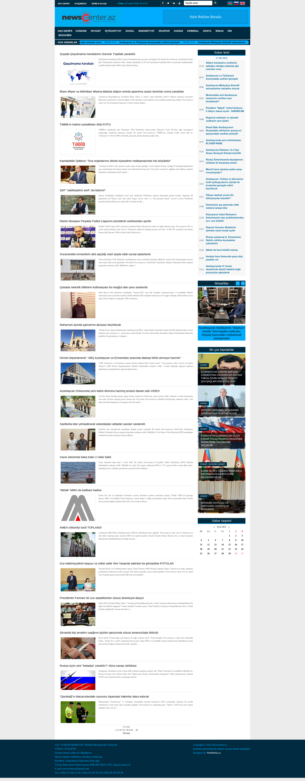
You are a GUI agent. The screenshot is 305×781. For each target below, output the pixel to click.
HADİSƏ (178, 31)
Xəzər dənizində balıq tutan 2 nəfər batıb (85, 457)
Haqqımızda (81, 4)
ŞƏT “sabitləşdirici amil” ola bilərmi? (82, 190)
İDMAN (220, 31)
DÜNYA (207, 31)
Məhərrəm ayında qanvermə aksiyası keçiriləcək (90, 324)
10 (131, 730)
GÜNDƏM (81, 31)
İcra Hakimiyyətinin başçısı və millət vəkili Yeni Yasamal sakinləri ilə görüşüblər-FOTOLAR (117, 563)
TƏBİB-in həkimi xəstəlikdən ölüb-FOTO (85, 124)
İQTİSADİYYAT (113, 31)
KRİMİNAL (193, 31)
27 (215, 553)
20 (215, 549)
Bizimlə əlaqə (99, 4)
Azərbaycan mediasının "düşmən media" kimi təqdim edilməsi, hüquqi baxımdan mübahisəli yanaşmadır (221, 333)
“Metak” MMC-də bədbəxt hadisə (80, 490)
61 (137, 730)
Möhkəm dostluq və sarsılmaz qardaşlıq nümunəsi (215, 506)
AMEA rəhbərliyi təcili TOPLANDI (81, 527)
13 (215, 544)
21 (222, 549)
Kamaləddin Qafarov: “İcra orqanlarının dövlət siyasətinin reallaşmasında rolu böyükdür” (115, 160)
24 (242, 549)
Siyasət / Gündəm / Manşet (212, 464)
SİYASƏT (96, 31)
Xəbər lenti (221, 52)
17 (242, 544)
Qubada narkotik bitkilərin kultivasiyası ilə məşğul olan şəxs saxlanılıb (104, 287)
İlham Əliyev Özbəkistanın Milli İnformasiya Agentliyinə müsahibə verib (221, 474)
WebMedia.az (214, 752)
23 (236, 549)
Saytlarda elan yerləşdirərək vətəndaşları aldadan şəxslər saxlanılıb (102, 424)
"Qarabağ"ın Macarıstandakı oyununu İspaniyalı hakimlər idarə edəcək (104, 696)
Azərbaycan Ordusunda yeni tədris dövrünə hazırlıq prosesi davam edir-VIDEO (110, 391)
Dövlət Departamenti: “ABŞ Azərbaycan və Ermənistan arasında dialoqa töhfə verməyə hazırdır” (120, 357)
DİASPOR (164, 31)
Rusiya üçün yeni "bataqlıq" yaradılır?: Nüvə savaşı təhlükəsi (98, 665)
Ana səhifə (64, 4)
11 (201, 544)
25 (201, 553)
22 (229, 549)
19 (208, 549)
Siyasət (203, 365)
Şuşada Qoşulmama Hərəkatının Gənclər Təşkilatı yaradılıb (97, 54)
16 (236, 544)
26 (208, 553)
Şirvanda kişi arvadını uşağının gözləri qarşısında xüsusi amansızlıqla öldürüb (109, 632)
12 (208, 544)
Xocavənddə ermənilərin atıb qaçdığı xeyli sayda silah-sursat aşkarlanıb (105, 254)
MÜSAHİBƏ (64, 35)
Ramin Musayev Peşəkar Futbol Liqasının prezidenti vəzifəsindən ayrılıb (105, 221)
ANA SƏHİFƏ (65, 31)
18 (201, 549)
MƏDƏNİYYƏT (147, 31)
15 (229, 544)
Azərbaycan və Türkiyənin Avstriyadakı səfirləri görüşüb (127, 42)
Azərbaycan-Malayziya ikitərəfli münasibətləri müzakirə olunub (209, 42)
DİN (230, 31)
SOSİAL (129, 31)
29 (229, 553)
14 (222, 544)
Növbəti (126, 733)
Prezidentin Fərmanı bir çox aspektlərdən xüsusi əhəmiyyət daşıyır (102, 598)
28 (222, 553)
